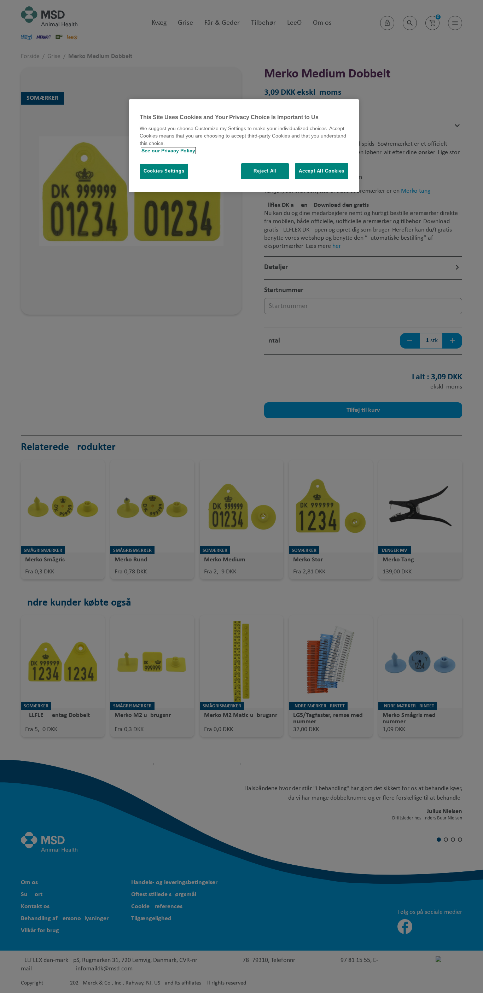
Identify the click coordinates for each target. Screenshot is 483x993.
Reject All (265, 171)
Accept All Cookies (321, 171)
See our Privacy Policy (168, 150)
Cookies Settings (164, 171)
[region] (244, 145)
